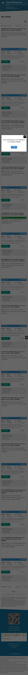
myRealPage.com (16, 653)
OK (14, 147)
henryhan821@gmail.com (12, 8)
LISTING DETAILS (5, 61)
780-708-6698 (9, 7)
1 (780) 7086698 (5, 68)
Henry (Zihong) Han (14, 2)
